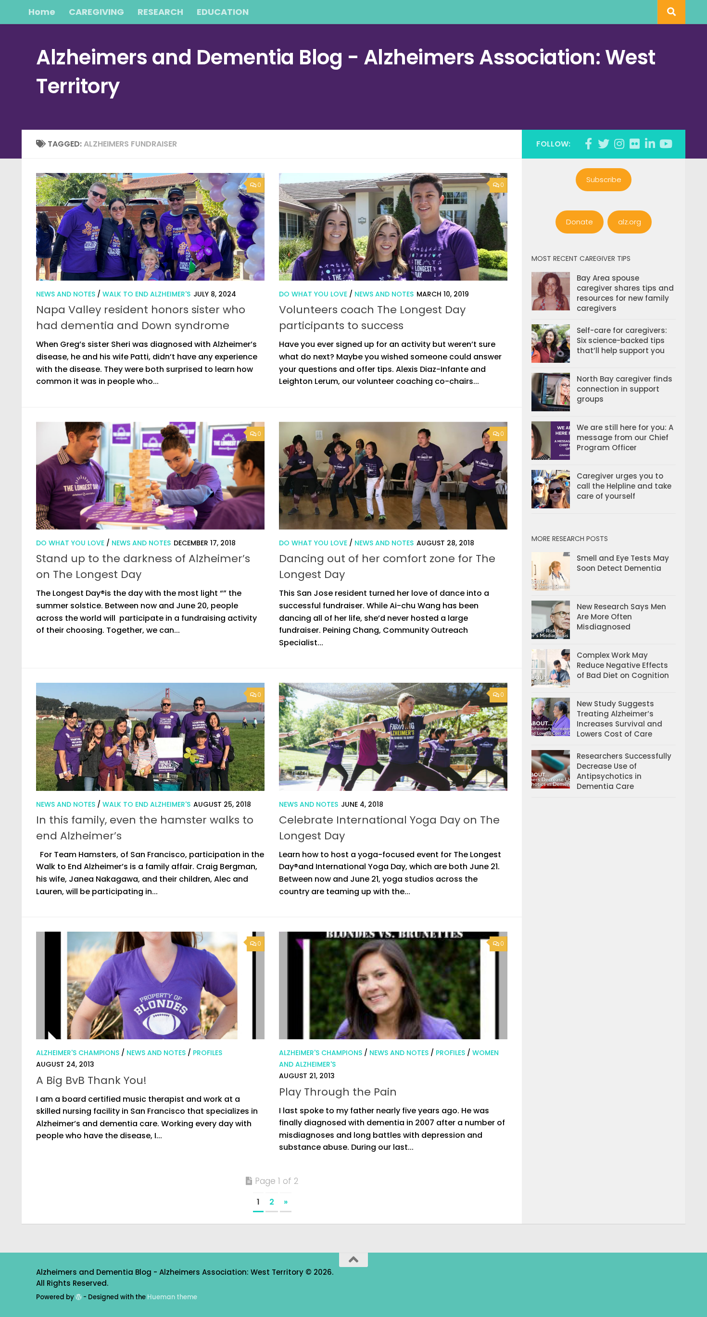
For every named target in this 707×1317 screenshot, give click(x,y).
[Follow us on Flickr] (634, 143)
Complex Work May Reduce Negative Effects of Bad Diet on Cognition (623, 665)
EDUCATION (223, 12)
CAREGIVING (96, 12)
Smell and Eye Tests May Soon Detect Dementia (623, 563)
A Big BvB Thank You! (91, 1080)
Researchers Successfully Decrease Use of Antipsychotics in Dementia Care (624, 771)
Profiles (207, 1053)
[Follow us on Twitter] (603, 143)
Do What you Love (313, 294)
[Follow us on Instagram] (619, 143)
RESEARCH (160, 12)
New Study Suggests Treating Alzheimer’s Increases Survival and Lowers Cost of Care (619, 719)
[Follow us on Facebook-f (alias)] (588, 143)
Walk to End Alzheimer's (146, 294)
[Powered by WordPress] (79, 1297)
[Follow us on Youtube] (665, 143)
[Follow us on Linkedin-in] (650, 143)
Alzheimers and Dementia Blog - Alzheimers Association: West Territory (346, 71)
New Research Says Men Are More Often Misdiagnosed (621, 617)
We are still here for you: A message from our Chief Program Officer (625, 437)
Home (41, 12)
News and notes (65, 294)
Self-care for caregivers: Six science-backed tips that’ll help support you (622, 340)
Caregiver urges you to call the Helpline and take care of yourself (624, 486)
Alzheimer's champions (77, 1053)
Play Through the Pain (338, 1091)
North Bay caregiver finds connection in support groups (624, 389)
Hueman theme (172, 1297)
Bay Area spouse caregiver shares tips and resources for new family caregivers (625, 293)
